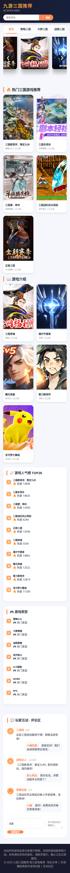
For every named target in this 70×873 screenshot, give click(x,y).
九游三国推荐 (18, 6)
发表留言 (15, 832)
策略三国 (25, 29)
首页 (11, 29)
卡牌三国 (42, 29)
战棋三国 (59, 29)
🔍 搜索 (46, 18)
